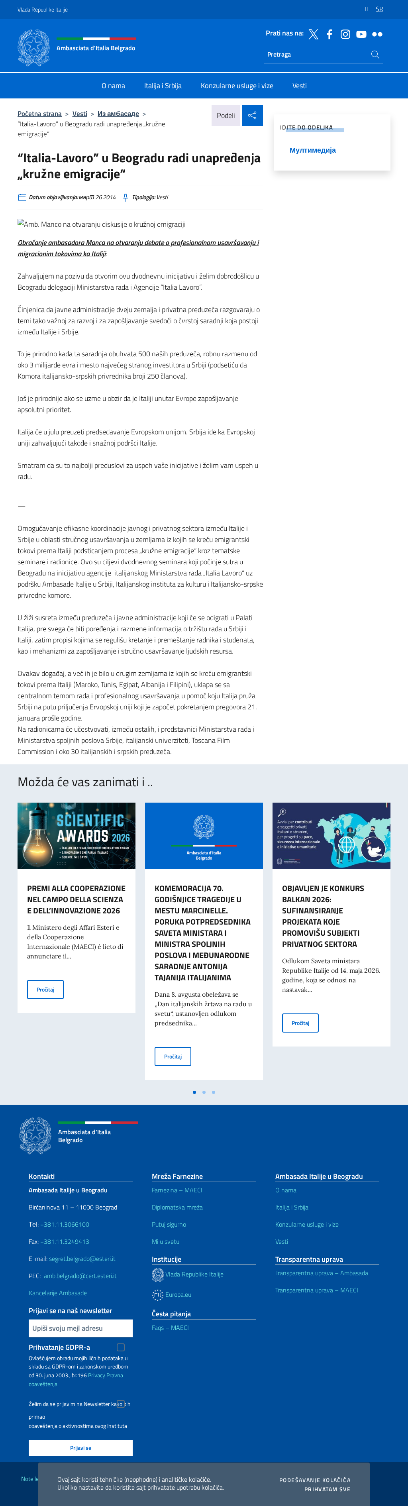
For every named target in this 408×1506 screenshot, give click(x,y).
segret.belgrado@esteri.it (82, 1258)
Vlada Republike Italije (43, 9)
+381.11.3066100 (64, 1224)
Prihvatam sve (327, 1489)
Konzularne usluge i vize (307, 1224)
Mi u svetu (165, 1241)
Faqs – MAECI (170, 1327)
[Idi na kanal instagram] (343, 33)
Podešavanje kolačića (315, 1480)
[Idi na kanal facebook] (327, 33)
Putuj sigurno (169, 1224)
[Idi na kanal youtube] (359, 33)
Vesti (80, 113)
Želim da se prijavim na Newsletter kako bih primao (80, 1405)
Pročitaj (50, 989)
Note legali (34, 1478)
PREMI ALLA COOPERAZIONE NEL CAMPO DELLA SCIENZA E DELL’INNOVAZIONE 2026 (76, 899)
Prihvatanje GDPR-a (59, 1347)
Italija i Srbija (291, 1207)
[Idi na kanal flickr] (375, 33)
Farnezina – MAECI (177, 1190)
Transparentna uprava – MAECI (316, 1290)
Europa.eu (177, 1294)
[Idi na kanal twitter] (312, 33)
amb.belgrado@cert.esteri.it (80, 1275)
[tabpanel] (76, 944)
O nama (285, 1190)
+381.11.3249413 (64, 1241)
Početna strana (40, 113)
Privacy (96, 1375)
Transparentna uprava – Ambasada (321, 1273)
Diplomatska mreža (177, 1207)
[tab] (194, 1092)
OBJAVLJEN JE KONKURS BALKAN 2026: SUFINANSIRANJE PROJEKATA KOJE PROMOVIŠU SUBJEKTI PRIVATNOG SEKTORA (323, 916)
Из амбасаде (118, 113)
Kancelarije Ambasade (58, 1293)
